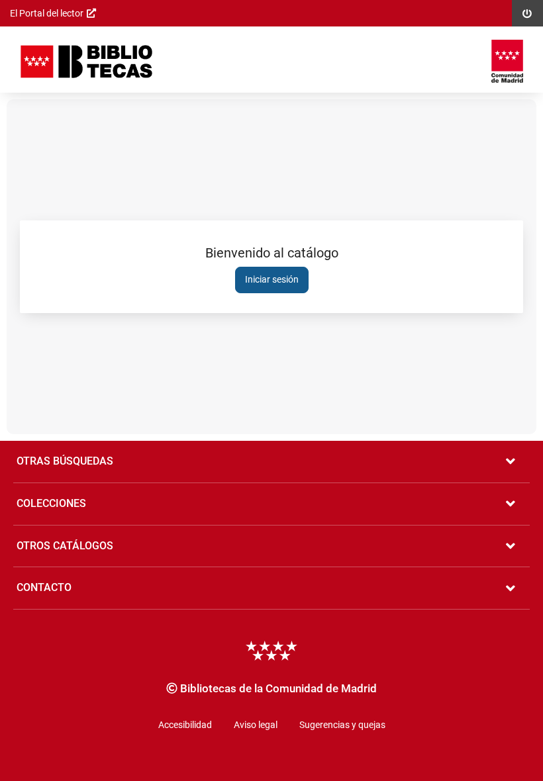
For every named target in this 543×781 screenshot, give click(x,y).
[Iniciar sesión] (86, 61)
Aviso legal (255, 724)
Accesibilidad (185, 724)
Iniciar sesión (272, 279)
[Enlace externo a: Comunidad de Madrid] (507, 61)
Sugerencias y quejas (342, 724)
